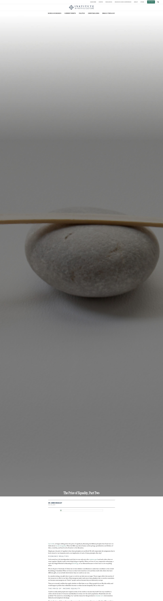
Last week (51, 544)
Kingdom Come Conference (123, 2)
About (136, 2)
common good (93, 559)
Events (101, 2)
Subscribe (93, 2)
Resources (109, 2)
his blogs (75, 563)
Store (142, 2)
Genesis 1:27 (99, 595)
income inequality (61, 546)
